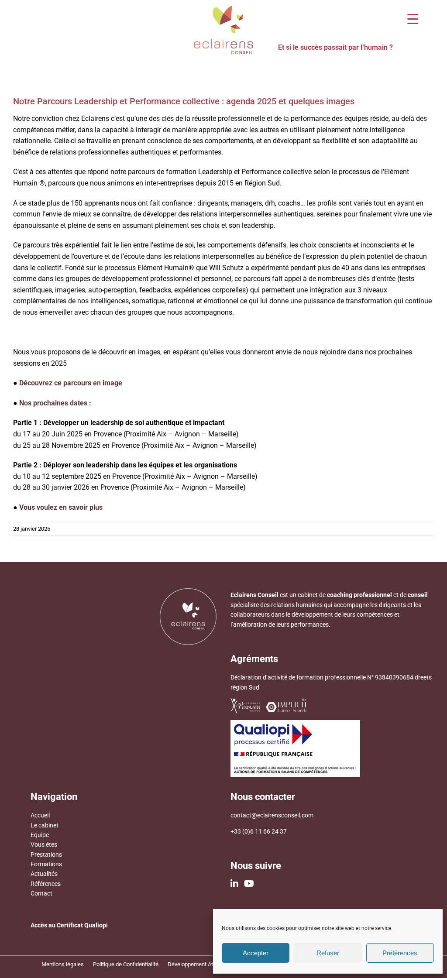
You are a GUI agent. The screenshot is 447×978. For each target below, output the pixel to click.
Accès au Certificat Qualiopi (69, 925)
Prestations (46, 854)
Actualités (44, 873)
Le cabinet (44, 825)
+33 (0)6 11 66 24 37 (258, 831)
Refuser (327, 953)
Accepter (255, 953)
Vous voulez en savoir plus (61, 507)
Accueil (40, 815)
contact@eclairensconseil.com (271, 815)
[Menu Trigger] (413, 19)
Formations (46, 864)
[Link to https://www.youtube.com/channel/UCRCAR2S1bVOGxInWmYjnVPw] (249, 883)
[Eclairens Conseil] (223, 9)
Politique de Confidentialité (125, 964)
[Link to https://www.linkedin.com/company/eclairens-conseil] (234, 883)
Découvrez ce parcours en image (70, 383)
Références (46, 883)
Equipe (40, 834)
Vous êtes (44, 844)
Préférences (399, 953)
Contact (41, 893)
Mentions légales (62, 964)
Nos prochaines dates (53, 403)
